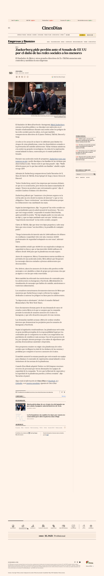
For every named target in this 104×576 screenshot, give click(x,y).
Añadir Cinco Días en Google (59, 76)
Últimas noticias (55, 34)
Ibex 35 (13, 20)
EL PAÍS (67, 34)
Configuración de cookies (28, 572)
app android (91, 528)
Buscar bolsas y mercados (83, 170)
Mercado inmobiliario (78, 41)
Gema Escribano (30, 418)
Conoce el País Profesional (52, 535)
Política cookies (20, 572)
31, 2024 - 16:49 (24, 72)
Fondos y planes (47, 34)
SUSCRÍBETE (82, 35)
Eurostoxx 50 (63, 20)
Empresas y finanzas (21, 34)
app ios (84, 528)
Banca (48, 41)
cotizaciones (73, 528)
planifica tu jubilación (43, 528)
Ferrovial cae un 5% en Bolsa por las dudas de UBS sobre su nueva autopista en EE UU (86, 152)
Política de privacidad (38, 572)
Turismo (85, 41)
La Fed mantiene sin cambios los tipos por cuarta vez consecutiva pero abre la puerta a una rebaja (46, 415)
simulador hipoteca (23, 528)
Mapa (50, 572)
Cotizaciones (40, 34)
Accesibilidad (45, 572)
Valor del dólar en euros (83, 20)
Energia (62, 41)
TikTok (41, 427)
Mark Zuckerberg (57, 125)
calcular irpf (13, 528)
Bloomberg (29, 408)
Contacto (10, 572)
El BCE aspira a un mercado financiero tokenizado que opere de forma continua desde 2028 (85, 140)
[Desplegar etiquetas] (65, 428)
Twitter (45, 427)
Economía (34, 34)
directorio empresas (63, 528)
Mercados (29, 34)
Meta (17, 47)
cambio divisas (53, 528)
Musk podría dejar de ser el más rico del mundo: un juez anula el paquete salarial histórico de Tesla (46, 405)
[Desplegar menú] (9, 27)
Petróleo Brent (45, 20)
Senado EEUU (51, 427)
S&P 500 (28, 20)
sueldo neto (32, 528)
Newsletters (56, 572)
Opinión (62, 34)
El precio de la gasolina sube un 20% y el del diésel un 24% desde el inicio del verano (85, 158)
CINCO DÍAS (19, 71)
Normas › (64, 396)
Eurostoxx (82, 177)
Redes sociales (59, 427)
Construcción (69, 41)
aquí (47, 434)
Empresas (18, 427)
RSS (52, 572)
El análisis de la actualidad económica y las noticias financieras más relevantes (35, 392)
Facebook (27, 427)
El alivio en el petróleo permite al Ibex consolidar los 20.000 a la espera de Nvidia (86, 146)
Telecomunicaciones (55, 41)
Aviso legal (14, 572)
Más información (19, 434)
